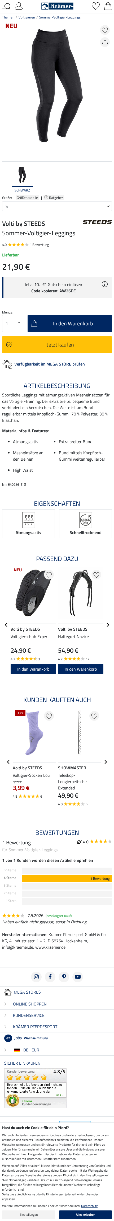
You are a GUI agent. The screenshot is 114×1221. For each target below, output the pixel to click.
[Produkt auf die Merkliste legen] (105, 30)
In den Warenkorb (33, 669)
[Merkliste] (96, 5)
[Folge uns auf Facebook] (50, 977)
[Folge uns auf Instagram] (36, 977)
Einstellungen (29, 1214)
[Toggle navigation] (6, 6)
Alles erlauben (85, 1214)
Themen (8, 17)
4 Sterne (10, 877)
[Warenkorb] (108, 5)
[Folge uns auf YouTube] (77, 977)
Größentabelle (27, 197)
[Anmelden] (19, 5)
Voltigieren (27, 17)
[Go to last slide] (6, 625)
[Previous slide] (6, 179)
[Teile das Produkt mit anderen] (105, 42)
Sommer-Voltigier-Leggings (60, 17)
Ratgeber (56, 197)
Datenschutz (89, 1205)
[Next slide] (107, 179)
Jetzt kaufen (60, 344)
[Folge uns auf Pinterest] (64, 977)
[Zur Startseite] (57, 5)
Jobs (27, 1038)
